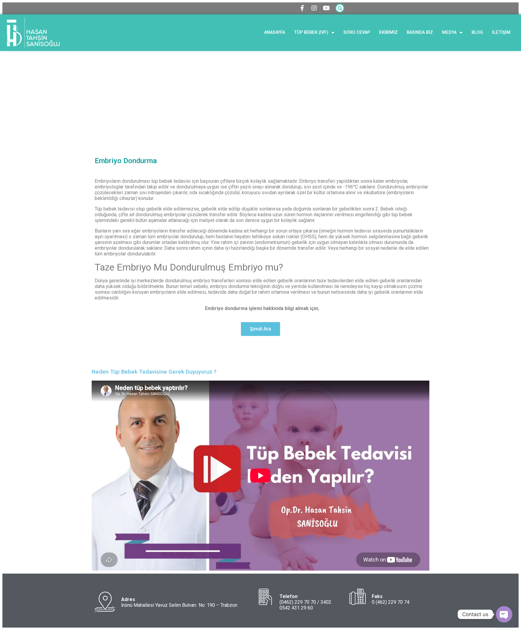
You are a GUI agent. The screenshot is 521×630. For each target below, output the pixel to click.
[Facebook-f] (302, 8)
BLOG (477, 32)
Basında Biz (420, 32)
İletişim (501, 32)
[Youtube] (326, 8)
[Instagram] (314, 8)
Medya (449, 32)
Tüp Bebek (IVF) (311, 32)
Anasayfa (274, 32)
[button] (260, 329)
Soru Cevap (356, 32)
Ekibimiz (388, 32)
